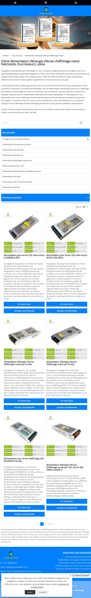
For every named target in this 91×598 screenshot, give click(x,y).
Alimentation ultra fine (11, 176)
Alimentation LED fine (11, 187)
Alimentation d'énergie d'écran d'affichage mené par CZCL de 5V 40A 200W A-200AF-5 (64, 467)
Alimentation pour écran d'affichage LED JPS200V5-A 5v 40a (24, 459)
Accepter (42, 592)
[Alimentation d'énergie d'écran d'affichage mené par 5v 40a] (24, 339)
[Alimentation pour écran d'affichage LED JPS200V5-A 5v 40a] (24, 435)
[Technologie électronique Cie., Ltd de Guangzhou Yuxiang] (45, 10)
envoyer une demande (24, 310)
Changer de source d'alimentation (15, 139)
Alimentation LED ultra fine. (13, 150)
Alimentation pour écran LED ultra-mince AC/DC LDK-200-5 (66, 256)
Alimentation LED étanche (12, 155)
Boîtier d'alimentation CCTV (13, 166)
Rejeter (30, 592)
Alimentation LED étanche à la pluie (16, 144)
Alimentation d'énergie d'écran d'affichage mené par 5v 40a (19, 363)
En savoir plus (24, 304)
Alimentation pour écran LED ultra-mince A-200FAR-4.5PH (24, 256)
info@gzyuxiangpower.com (16, 567)
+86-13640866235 (10, 563)
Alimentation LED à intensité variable (17, 182)
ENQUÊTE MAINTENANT (76, 575)
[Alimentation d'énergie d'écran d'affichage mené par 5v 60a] (66, 339)
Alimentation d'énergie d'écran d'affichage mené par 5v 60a (61, 363)
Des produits (17, 55)
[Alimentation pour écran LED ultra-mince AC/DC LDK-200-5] (66, 232)
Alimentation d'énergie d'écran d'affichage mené (21, 171)
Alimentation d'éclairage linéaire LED (17, 160)
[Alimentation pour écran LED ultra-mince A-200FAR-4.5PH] (24, 232)
